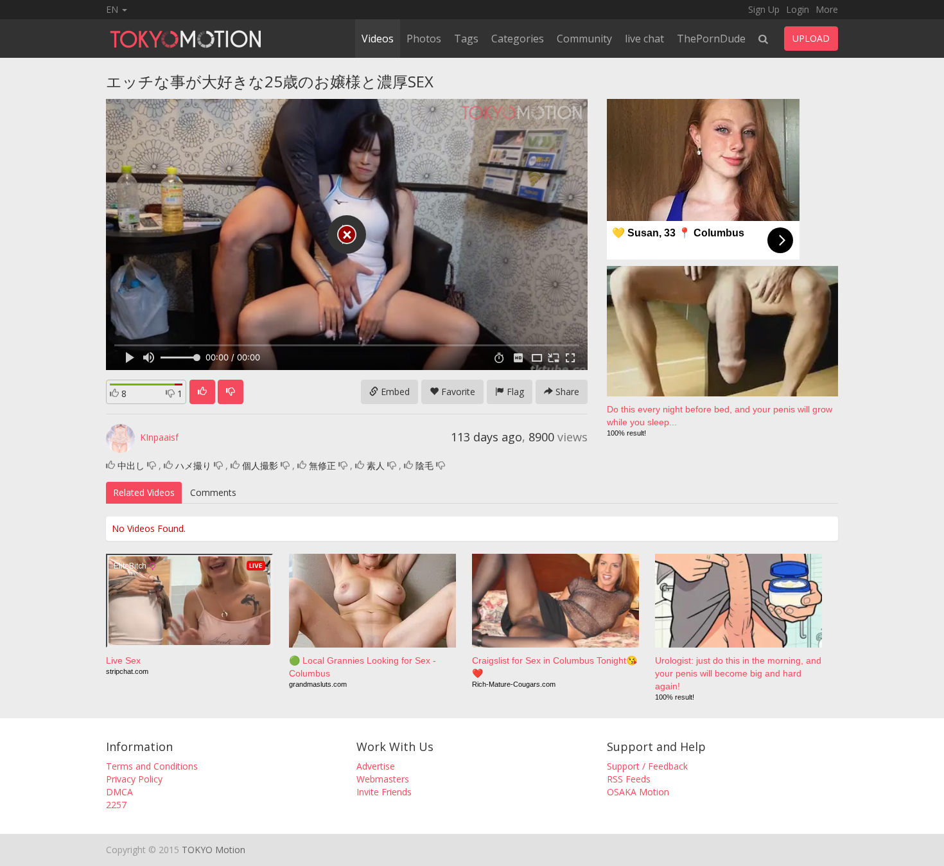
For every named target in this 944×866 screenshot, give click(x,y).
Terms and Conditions (152, 766)
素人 (376, 465)
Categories (517, 38)
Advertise (375, 766)
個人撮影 (260, 465)
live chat (644, 38)
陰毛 (424, 465)
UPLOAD (811, 38)
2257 (116, 805)
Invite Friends (384, 792)
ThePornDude (711, 38)
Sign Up (764, 9)
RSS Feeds (629, 779)
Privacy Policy (134, 779)
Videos (378, 38)
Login (797, 9)
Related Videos (144, 492)
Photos (423, 38)
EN (113, 9)
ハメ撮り (193, 465)
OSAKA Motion (638, 792)
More (827, 9)
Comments (213, 492)
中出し (131, 465)
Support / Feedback (647, 766)
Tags (466, 38)
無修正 (322, 465)
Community (584, 38)
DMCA (119, 792)
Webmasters (382, 779)
